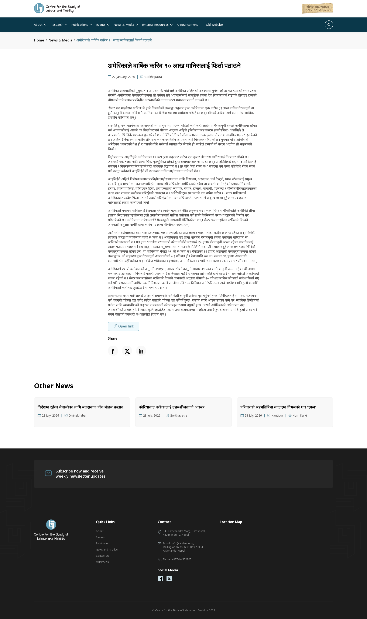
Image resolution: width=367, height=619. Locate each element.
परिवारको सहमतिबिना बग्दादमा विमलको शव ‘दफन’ (278, 407)
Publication (102, 543)
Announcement (187, 25)
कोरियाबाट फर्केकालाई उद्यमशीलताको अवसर (172, 407)
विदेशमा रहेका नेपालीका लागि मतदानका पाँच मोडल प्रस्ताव (80, 407)
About (38, 25)
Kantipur (277, 415)
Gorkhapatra (153, 77)
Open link (126, 326)
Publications (79, 25)
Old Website (214, 25)
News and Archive (107, 549)
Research (57, 25)
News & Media (124, 25)
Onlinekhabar (78, 415)
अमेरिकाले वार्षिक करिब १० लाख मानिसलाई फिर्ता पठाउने (114, 40)
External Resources (155, 25)
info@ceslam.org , (183, 543)
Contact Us (102, 556)
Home (39, 40)
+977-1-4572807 (181, 559)
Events (101, 25)
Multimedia (103, 562)
